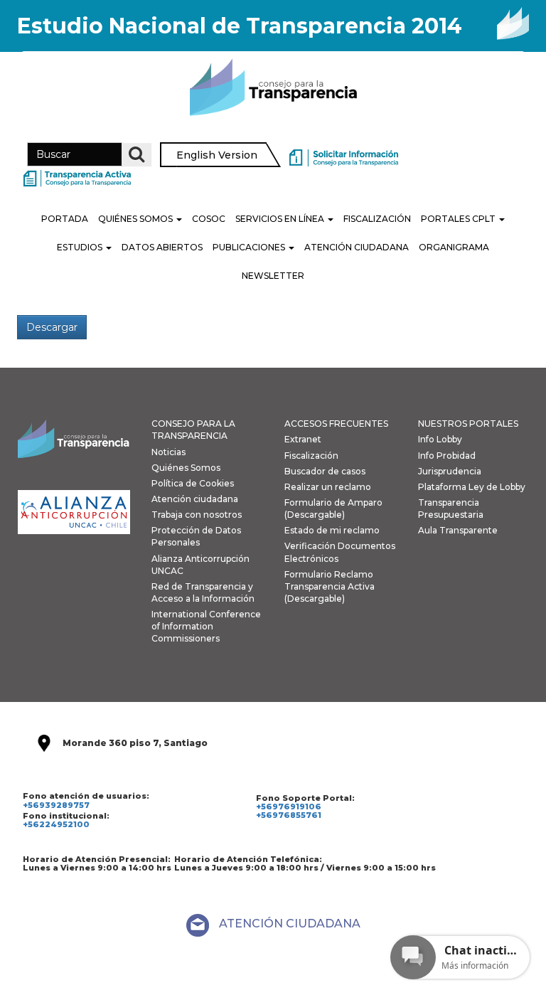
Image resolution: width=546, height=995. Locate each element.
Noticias (168, 452)
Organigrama (454, 247)
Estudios (81, 247)
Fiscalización (377, 218)
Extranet (302, 439)
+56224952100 (56, 824)
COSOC (208, 218)
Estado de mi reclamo (332, 530)
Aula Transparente (458, 530)
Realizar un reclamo (327, 486)
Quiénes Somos (136, 218)
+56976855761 (288, 815)
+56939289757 (56, 805)
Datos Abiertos (162, 247)
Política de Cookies (192, 483)
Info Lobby (440, 439)
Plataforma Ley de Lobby (471, 486)
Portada (64, 218)
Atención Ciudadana (356, 247)
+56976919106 (288, 807)
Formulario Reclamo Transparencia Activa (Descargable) (329, 586)
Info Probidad (447, 455)
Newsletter (273, 275)
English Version (216, 155)
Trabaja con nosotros (196, 514)
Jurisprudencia (449, 471)
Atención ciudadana (194, 499)
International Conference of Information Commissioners (206, 626)
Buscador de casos (324, 471)
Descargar (51, 327)
